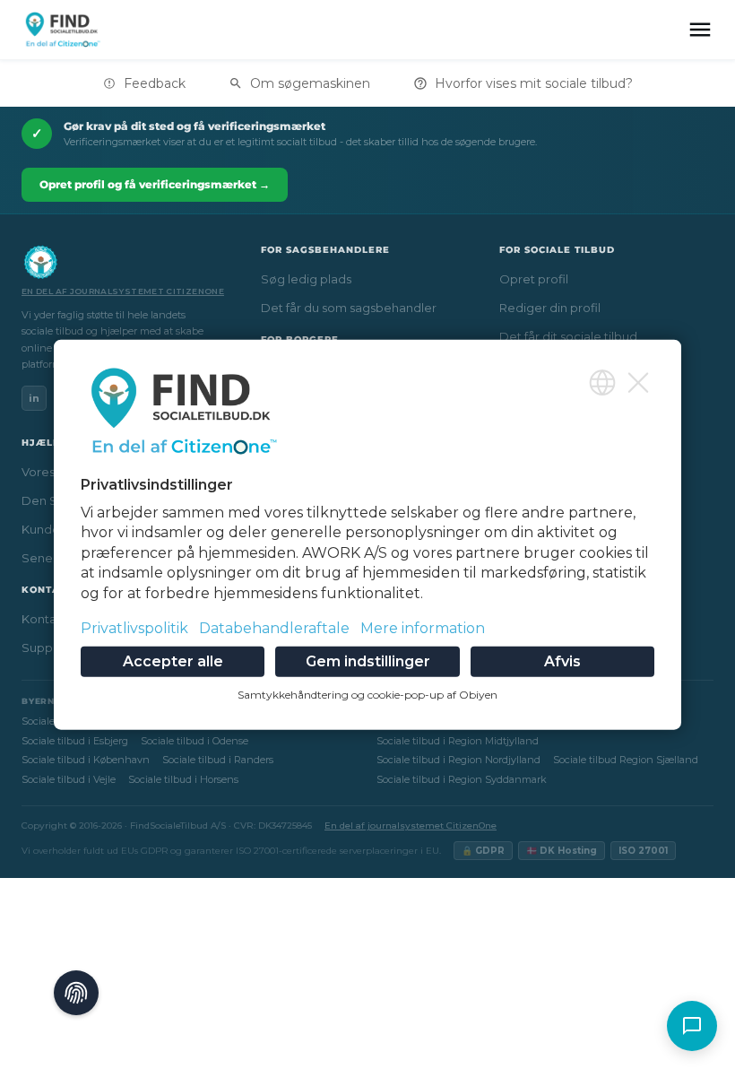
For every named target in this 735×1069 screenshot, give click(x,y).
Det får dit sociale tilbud (568, 336)
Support (46, 647)
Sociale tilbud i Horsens (183, 779)
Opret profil (533, 279)
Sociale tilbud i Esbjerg (75, 740)
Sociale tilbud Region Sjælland (625, 759)
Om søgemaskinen (310, 83)
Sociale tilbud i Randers (217, 759)
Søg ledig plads (306, 279)
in (34, 398)
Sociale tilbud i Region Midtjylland (457, 740)
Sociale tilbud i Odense (194, 740)
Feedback (155, 83)
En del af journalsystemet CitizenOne (123, 291)
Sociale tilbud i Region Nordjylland (458, 759)
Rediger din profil (550, 307)
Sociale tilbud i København (86, 759)
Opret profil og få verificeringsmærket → (154, 184)
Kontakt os (53, 619)
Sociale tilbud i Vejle (69, 779)
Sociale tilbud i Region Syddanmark (461, 779)
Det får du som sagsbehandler (349, 307)
